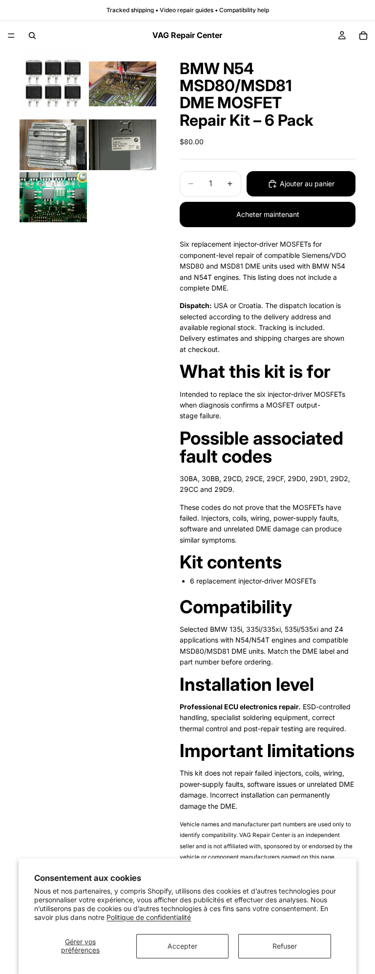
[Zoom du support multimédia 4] (122, 144)
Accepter (182, 946)
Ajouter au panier (307, 183)
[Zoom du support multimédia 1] (53, 83)
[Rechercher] (32, 35)
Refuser (284, 946)
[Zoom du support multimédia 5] (53, 197)
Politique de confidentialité (148, 917)
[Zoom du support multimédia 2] (122, 83)
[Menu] (11, 35)
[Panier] (363, 35)
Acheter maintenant (267, 214)
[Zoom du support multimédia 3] (53, 144)
